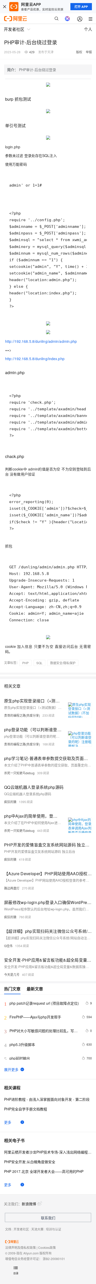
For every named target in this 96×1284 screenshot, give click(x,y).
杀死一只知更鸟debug (19, 773)
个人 (88, 29)
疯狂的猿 (10, 802)
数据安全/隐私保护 (63, 663)
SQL (39, 663)
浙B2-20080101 (54, 1258)
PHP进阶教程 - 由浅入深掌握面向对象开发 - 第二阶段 (47, 1099)
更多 (7, 1122)
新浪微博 (29, 1203)
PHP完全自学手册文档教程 (25, 1108)
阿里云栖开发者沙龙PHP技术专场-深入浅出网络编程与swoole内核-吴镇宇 (48, 1152)
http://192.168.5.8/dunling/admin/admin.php (41, 341)
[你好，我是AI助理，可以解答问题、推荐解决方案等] (67, 18)
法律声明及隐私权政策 (20, 1247)
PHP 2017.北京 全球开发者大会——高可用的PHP (43, 1171)
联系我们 (48, 1217)
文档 (8, 1229)
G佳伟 (8, 946)
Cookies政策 (47, 1247)
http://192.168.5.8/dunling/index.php (35, 358)
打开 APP (81, 6)
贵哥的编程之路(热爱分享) (22, 715)
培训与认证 (53, 1229)
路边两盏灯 (11, 888)
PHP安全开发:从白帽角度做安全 (29, 1161)
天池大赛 (37, 1229)
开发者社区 (21, 1229)
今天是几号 (11, 974)
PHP (25, 663)
